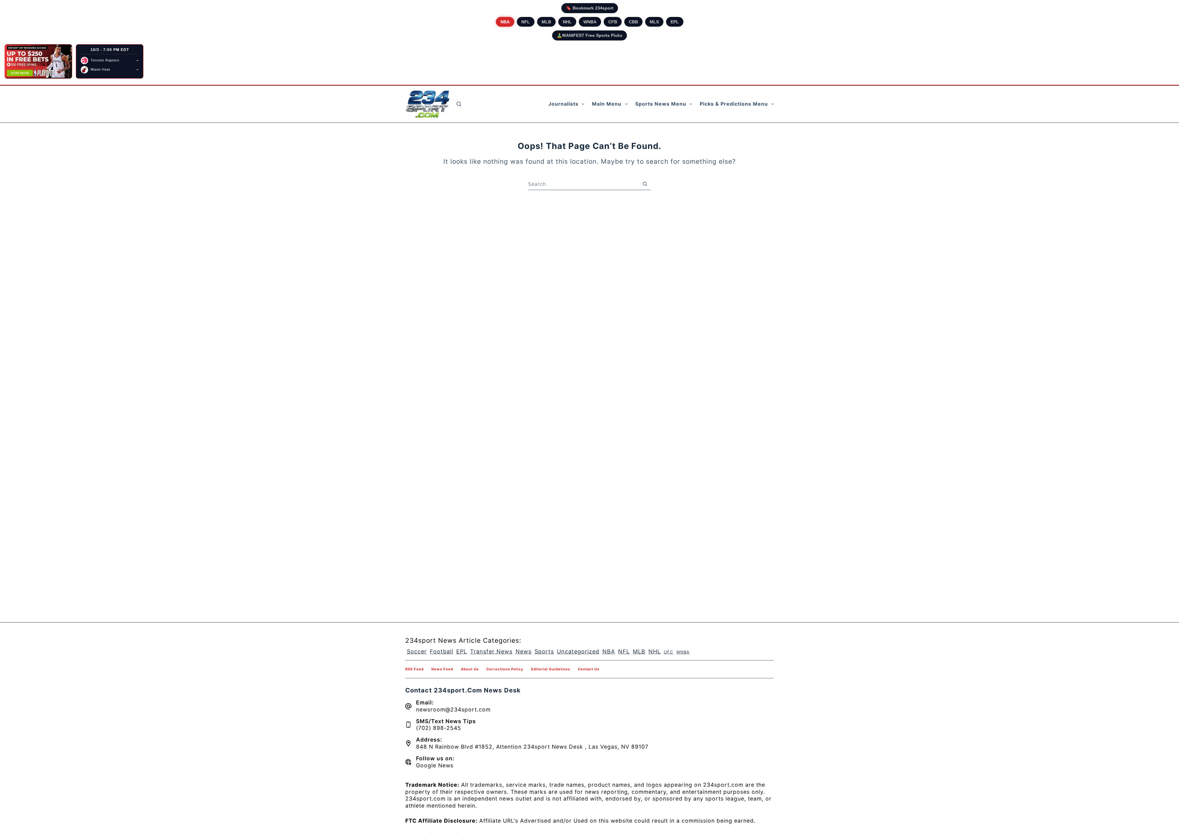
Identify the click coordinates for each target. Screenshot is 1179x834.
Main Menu (606, 104)
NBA (505, 21)
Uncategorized (578, 651)
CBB (633, 21)
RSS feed (414, 669)
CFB (612, 21)
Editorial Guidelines (550, 669)
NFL (525, 21)
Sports (544, 651)
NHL (567, 21)
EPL (675, 21)
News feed (442, 669)
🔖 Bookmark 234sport (589, 8)
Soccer (417, 651)
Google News (434, 765)
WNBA (590, 21)
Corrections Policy (504, 669)
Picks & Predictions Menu (734, 104)
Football (441, 651)
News (523, 651)
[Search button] (645, 184)
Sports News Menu (660, 104)
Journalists (563, 104)
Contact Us (588, 669)
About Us (470, 669)
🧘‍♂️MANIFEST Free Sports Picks (589, 35)
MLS (654, 21)
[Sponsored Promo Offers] (38, 61)
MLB (546, 21)
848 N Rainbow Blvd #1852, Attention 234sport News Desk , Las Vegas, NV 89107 (532, 746)
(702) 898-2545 (438, 728)
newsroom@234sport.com (453, 709)
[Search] (459, 104)
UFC (668, 651)
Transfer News (491, 651)
